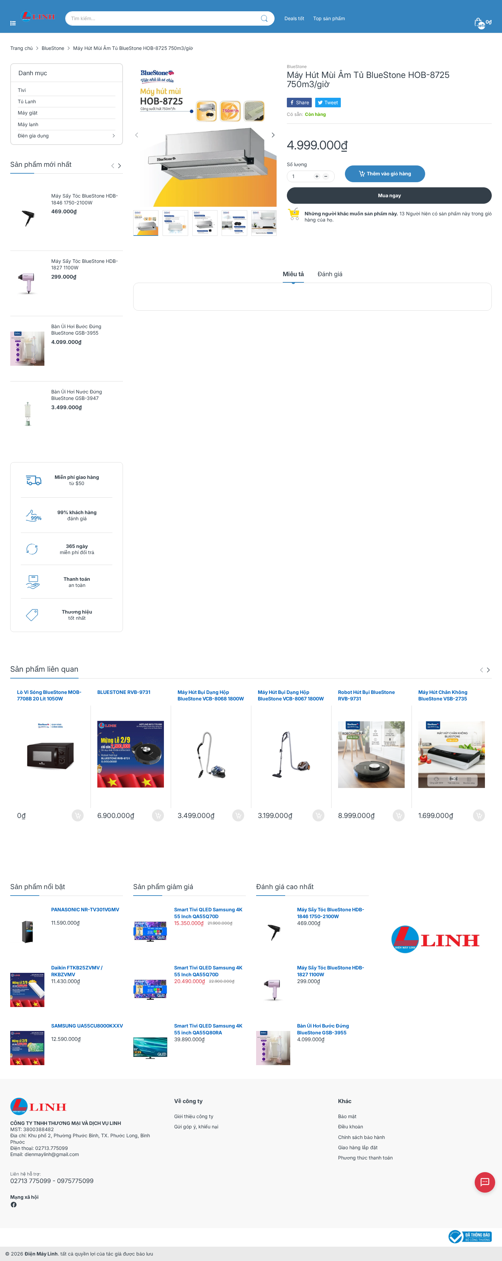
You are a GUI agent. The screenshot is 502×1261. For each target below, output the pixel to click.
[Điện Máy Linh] (38, 16)
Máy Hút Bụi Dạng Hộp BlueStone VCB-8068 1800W (211, 695)
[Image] (435, 939)
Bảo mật (347, 1116)
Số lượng (297, 164)
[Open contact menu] (485, 1182)
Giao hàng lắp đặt (358, 1147)
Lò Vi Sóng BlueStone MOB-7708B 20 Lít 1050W (49, 695)
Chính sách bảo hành (361, 1137)
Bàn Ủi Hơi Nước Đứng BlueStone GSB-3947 (76, 395)
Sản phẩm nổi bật (37, 887)
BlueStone (297, 66)
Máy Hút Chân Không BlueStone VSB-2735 (443, 695)
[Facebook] (13, 1206)
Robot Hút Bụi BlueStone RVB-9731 (366, 695)
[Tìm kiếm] (264, 18)
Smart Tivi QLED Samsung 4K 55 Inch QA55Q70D (208, 913)
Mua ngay (389, 195)
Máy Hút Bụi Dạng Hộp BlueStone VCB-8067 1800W (291, 695)
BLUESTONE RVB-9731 (123, 692)
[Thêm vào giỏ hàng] (78, 815)
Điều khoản (350, 1126)
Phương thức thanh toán (365, 1158)
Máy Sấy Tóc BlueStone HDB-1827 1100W (84, 264)
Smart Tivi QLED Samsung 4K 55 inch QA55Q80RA (208, 1029)
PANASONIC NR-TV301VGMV (85, 909)
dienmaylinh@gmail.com (52, 1154)
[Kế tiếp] (112, 166)
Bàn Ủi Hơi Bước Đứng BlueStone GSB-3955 (76, 329)
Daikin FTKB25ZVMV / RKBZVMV (76, 971)
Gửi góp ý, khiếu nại (196, 1126)
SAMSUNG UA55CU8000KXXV (87, 1026)
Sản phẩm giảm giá (163, 887)
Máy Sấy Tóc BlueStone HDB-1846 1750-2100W (84, 199)
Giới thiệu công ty (193, 1116)
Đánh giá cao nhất (284, 887)
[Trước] (119, 166)
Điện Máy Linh (41, 1254)
